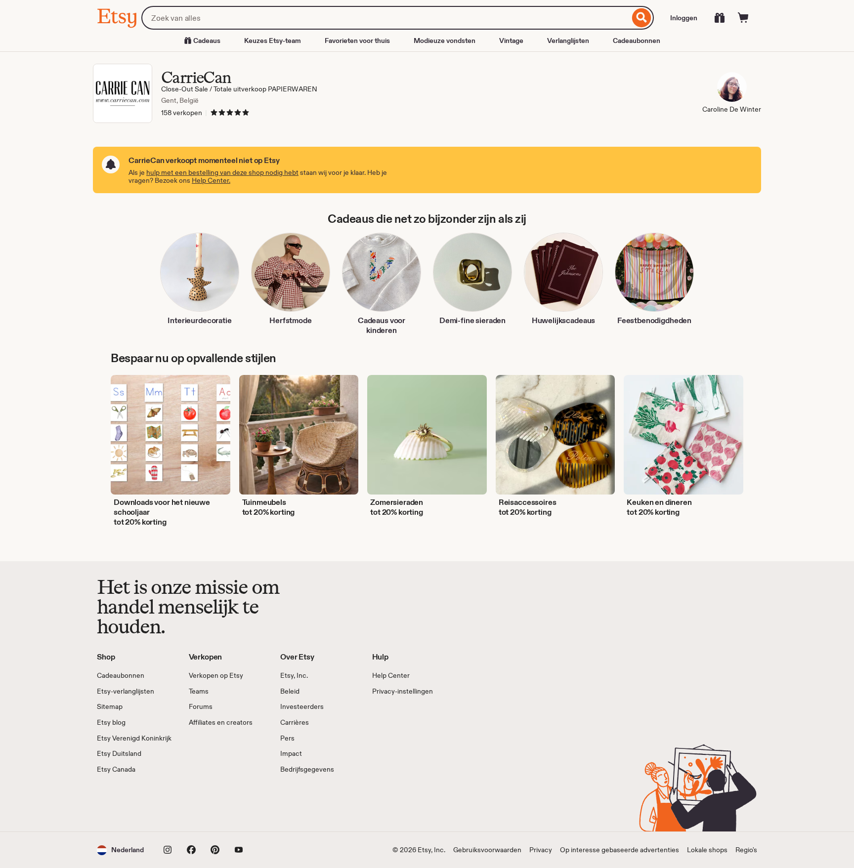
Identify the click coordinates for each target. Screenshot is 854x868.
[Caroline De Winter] (731, 88)
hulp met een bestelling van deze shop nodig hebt (222, 172)
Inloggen (683, 18)
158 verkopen (181, 113)
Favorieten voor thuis (357, 40)
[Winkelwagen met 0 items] (743, 18)
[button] (120, 850)
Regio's (746, 850)
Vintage (511, 40)
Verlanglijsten (568, 40)
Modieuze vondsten (444, 40)
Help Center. (211, 180)
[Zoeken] (642, 18)
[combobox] (385, 18)
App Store (130, 803)
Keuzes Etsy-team (272, 40)
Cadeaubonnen (636, 40)
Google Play (204, 803)
